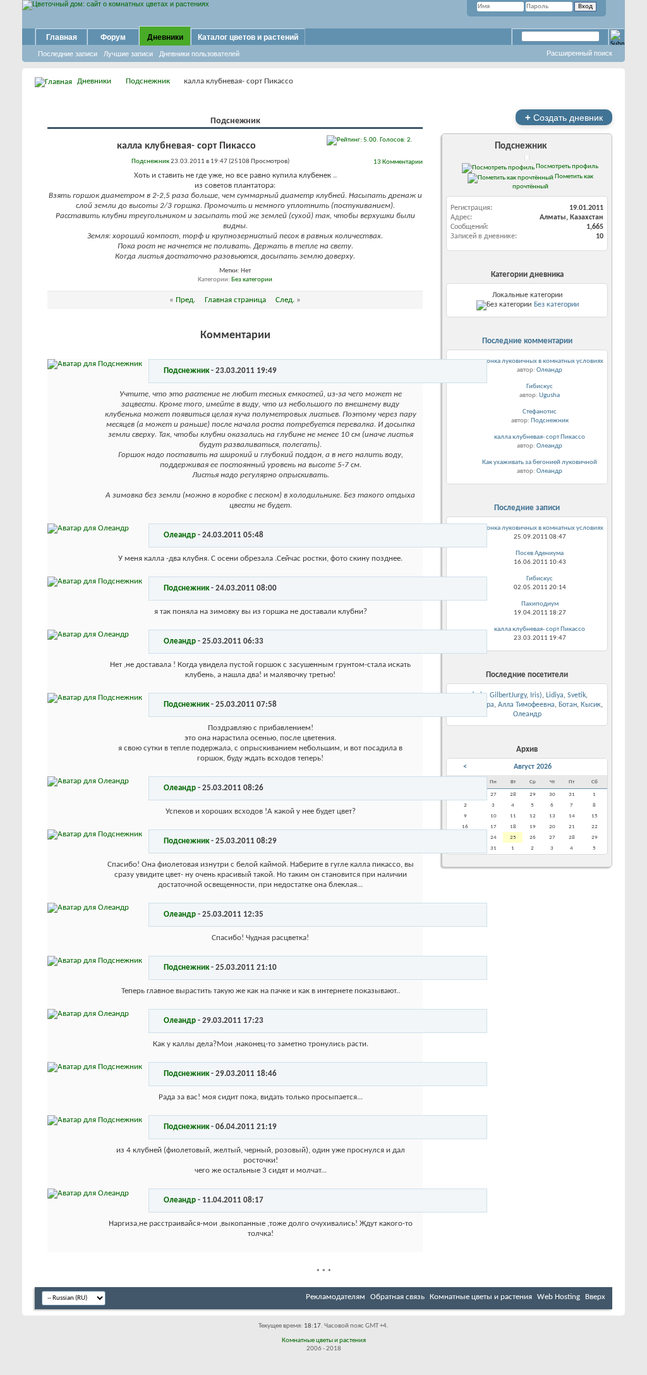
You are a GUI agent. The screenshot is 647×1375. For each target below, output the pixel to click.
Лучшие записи (128, 54)
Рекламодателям (335, 1297)
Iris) (536, 695)
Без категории (251, 279)
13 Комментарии (398, 162)
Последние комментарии (527, 341)
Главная (61, 37)
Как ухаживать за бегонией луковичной (539, 462)
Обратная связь (397, 1297)
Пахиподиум (540, 604)
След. (284, 300)
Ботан (568, 705)
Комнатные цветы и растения (481, 1297)
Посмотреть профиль (566, 166)
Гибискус (539, 386)
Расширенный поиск (579, 53)
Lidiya (555, 695)
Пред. (185, 300)
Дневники (165, 37)
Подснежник (148, 81)
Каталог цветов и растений (248, 37)
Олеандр (180, 535)
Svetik (576, 695)
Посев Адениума (540, 553)
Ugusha (549, 395)
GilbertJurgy (508, 695)
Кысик (591, 705)
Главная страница (235, 300)
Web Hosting (558, 1297)
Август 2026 (533, 767)
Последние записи (67, 54)
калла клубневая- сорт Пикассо (539, 437)
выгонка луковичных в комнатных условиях (539, 361)
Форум (113, 37)
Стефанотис (540, 411)
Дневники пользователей (199, 54)
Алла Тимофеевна (526, 705)
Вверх (595, 1297)
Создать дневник (564, 117)
